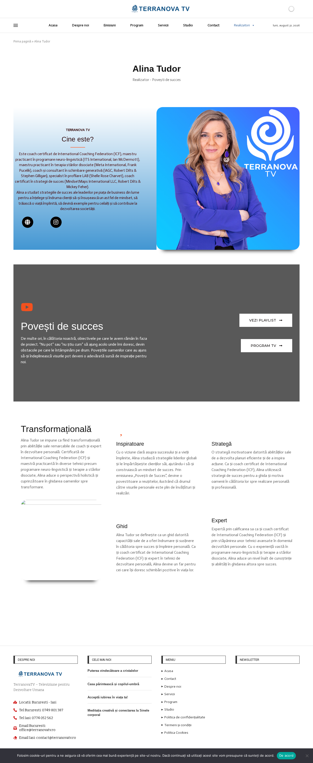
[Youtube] (20, 9)
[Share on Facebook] (155, 617)
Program (136, 25)
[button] (266, 345)
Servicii (163, 25)
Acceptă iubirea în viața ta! (108, 697)
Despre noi (80, 25)
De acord (286, 755)
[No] (306, 755)
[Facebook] (15, 9)
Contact (213, 25)
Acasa (53, 25)
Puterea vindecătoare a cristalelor (113, 671)
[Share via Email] (166, 617)
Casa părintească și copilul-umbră (113, 684)
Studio (188, 25)
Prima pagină (22, 41)
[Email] (26, 9)
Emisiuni (110, 25)
